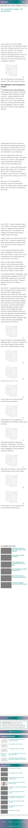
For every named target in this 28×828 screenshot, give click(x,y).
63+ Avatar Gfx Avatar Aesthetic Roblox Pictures (17, 783)
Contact (10, 822)
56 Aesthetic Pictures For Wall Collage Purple (16, 778)
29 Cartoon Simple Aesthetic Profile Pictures (19, 583)
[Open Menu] (23, 2)
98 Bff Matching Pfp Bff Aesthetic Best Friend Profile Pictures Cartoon (18, 758)
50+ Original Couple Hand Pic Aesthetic (16, 806)
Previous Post (21, 718)
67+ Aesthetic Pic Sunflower (16, 772)
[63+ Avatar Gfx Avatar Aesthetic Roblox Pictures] (5, 784)
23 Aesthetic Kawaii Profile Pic (18, 556)
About (3, 822)
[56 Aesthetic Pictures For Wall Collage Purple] (5, 779)
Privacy (17, 822)
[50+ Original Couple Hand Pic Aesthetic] (5, 807)
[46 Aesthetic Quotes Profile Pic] (4, 750)
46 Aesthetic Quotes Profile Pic (16, 748)
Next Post (5, 718)
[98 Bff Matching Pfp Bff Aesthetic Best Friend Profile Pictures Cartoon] (4, 759)
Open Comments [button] (14, 732)
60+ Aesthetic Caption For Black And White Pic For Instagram (17, 797)
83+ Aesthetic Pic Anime (15, 768)
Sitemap (24, 822)
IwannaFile (4, 2)
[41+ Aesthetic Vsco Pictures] (4, 745)
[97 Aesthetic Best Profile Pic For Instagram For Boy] (4, 741)
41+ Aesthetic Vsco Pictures (16, 744)
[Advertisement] (14, 27)
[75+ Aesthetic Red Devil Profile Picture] (5, 793)
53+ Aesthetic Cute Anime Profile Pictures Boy (18, 563)
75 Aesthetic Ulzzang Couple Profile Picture (18, 787)
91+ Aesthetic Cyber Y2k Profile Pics (12, 10)
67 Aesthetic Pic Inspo (14, 810)
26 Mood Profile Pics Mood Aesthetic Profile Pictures (19, 550)
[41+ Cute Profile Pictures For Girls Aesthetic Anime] (4, 755)
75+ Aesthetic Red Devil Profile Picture (16, 792)
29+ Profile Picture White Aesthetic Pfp (19, 569)
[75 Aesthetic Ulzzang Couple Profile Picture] (5, 788)
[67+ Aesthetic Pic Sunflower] (5, 774)
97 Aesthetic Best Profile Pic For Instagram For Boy (17, 740)
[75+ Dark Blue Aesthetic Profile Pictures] (5, 802)
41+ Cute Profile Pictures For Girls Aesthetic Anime (17, 754)
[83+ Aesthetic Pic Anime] (5, 770)
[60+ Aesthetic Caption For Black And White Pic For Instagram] (5, 798)
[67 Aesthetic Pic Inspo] (5, 812)
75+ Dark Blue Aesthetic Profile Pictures (16, 801)
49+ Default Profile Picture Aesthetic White (19, 576)
